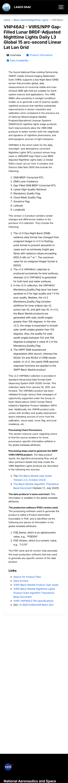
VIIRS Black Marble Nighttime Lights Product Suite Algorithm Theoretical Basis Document (34, 592)
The (15, 483)
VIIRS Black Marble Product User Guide (35, 584)
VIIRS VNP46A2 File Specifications (33, 600)
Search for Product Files (27, 576)
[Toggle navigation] (61, 7)
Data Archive (20, 580)
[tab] (14, 55)
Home (7, 19)
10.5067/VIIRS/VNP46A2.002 (36, 604)
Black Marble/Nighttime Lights (31, 19)
